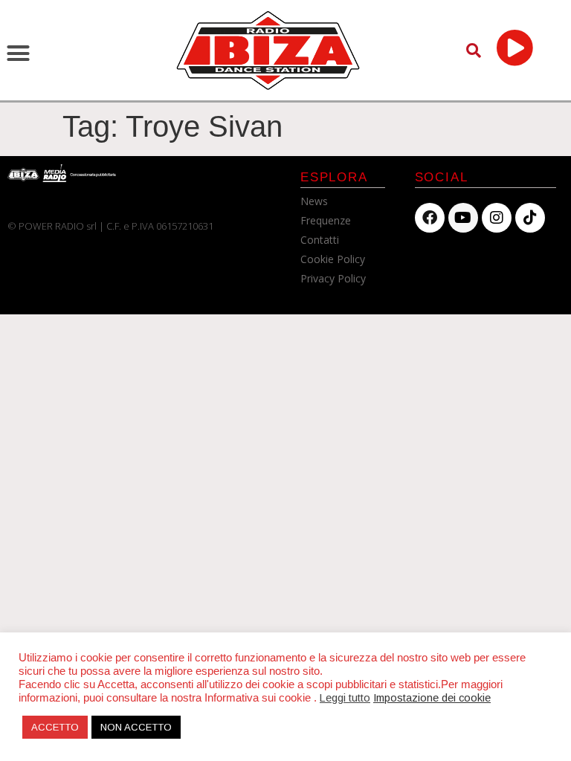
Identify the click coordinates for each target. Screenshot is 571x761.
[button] (18, 53)
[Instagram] (497, 218)
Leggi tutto (345, 698)
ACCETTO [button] (55, 727)
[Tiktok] (530, 218)
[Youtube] (463, 218)
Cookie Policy (332, 259)
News (314, 201)
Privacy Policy (333, 278)
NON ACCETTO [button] (136, 727)
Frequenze (325, 220)
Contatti (319, 240)
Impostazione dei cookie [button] (432, 698)
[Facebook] (430, 218)
